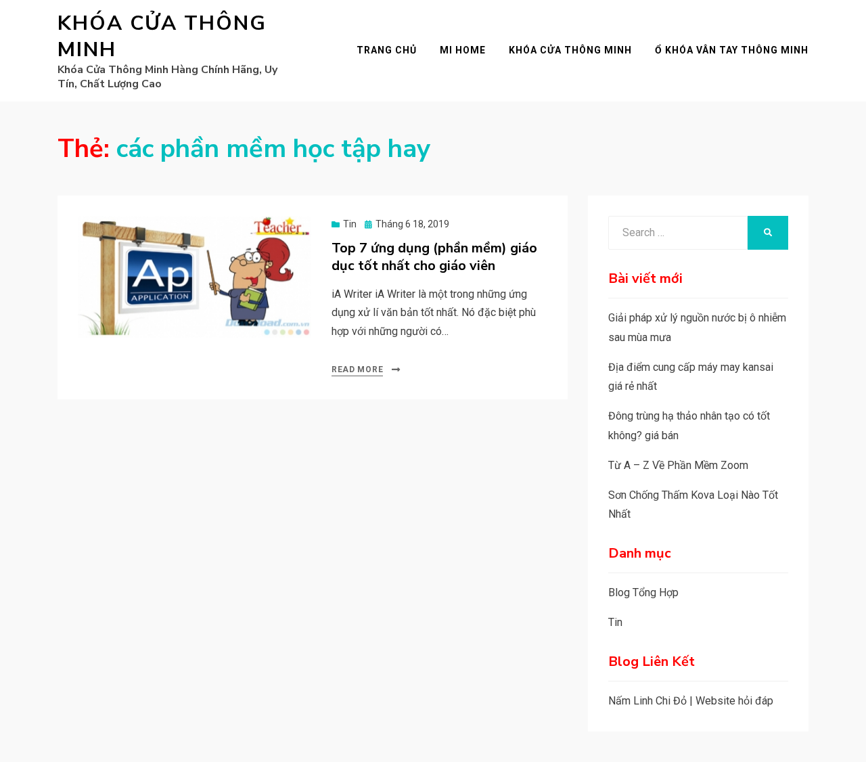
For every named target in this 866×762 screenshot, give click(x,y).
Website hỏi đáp (734, 700)
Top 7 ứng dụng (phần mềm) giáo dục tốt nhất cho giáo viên (434, 257)
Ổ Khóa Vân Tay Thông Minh (731, 50)
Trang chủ (387, 50)
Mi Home (463, 50)
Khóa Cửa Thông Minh (162, 36)
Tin (350, 224)
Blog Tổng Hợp (643, 592)
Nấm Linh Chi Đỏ (647, 700)
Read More (357, 369)
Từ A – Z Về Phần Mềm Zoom (678, 465)
